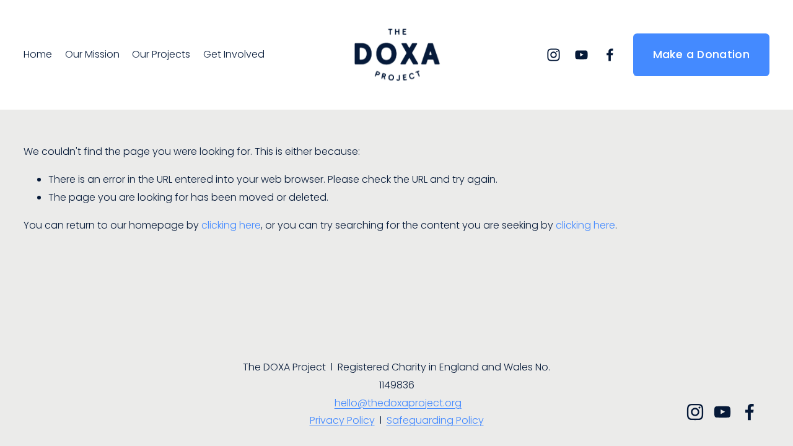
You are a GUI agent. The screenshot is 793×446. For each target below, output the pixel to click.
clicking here (231, 225)
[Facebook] (610, 55)
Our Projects (161, 54)
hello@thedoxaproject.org (398, 403)
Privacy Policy (342, 420)
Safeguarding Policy (435, 420)
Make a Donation (701, 54)
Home (38, 54)
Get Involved (234, 54)
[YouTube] (581, 55)
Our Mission (92, 54)
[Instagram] (553, 55)
